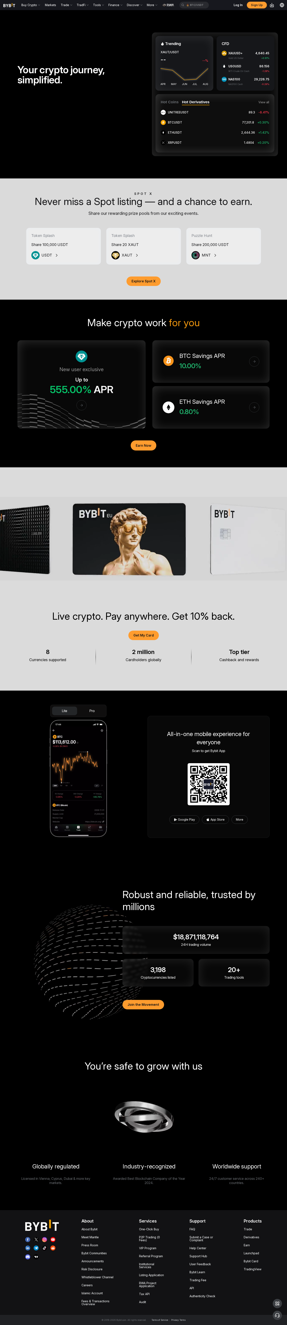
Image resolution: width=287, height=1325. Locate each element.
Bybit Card (251, 1261)
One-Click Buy (149, 1229)
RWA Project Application (147, 1284)
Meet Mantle (90, 1237)
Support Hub (198, 1256)
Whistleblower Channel (97, 1277)
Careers (87, 1285)
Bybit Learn (197, 1272)
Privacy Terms (178, 1320)
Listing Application (151, 1275)
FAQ (192, 1229)
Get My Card (143, 635)
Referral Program (151, 1256)
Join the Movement (143, 1004)
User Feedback (200, 1264)
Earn (247, 1245)
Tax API (144, 1294)
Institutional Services (146, 1265)
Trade (248, 1229)
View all (263, 102)
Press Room (90, 1245)
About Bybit (89, 1229)
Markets (50, 5)
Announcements (93, 1261)
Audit (142, 1302)
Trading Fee (198, 1280)
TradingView (252, 1269)
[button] (277, 1303)
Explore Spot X (144, 281)
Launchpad (251, 1253)
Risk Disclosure (92, 1269)
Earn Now (143, 445)
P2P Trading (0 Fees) (149, 1238)
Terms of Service (159, 1320)
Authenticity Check (202, 1296)
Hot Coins (170, 102)
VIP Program (147, 1248)
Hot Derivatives (195, 102)
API (192, 1288)
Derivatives (251, 1237)
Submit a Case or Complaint (201, 1238)
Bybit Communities (94, 1253)
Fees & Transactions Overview (95, 1302)
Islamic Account (92, 1293)
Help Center (198, 1248)
